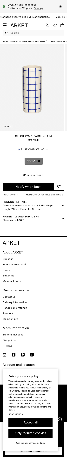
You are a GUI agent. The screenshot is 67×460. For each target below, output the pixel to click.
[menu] (5, 25)
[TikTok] (32, 355)
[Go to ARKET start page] (19, 25)
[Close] (60, 6)
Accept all (31, 422)
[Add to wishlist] (59, 186)
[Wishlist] (55, 25)
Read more (15, 414)
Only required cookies (30, 433)
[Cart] (62, 25)
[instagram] (5, 355)
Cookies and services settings (30, 443)
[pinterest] (23, 355)
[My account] (47, 25)
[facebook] (14, 355)
